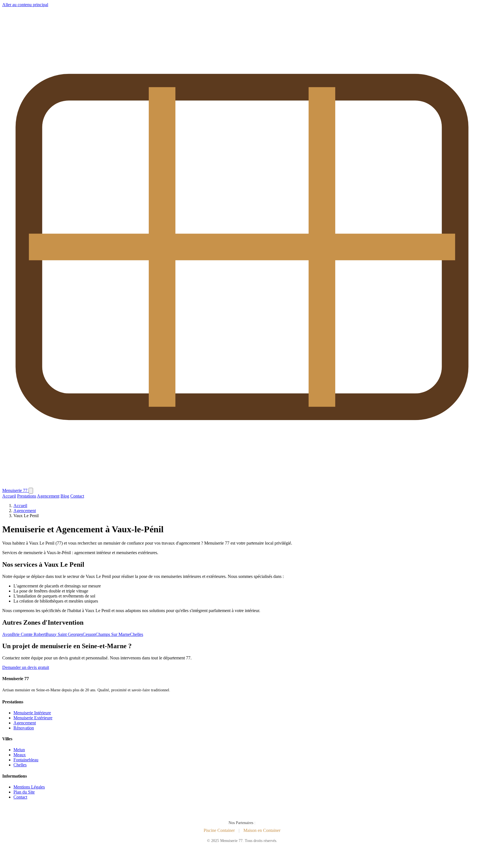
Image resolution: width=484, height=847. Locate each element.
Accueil (9, 496)
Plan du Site (24, 792)
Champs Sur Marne (113, 634)
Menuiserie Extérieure (32, 717)
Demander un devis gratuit (25, 667)
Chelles (136, 634)
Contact (77, 496)
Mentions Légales (29, 787)
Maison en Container (261, 830)
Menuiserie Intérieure (32, 712)
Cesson (89, 634)
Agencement (48, 496)
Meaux (19, 754)
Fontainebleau (25, 759)
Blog (65, 496)
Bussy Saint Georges (64, 634)
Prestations (26, 496)
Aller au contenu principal (25, 4)
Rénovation (23, 727)
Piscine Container (219, 830)
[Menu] (31, 491)
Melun (19, 749)
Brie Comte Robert (29, 634)
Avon (7, 634)
